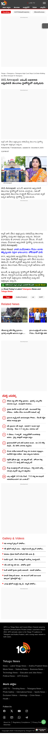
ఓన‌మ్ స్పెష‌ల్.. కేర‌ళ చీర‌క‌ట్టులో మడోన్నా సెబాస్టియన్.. (22, 559)
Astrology (23, 695)
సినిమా (35, 7)
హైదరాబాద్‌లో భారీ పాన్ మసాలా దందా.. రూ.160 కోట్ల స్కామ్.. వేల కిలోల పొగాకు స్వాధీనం (26, 444)
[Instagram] (27, 711)
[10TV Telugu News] (4, 3)
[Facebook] (5, 711)
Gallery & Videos (13, 538)
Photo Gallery (8, 692)
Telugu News (7, 291)
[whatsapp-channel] (24, 285)
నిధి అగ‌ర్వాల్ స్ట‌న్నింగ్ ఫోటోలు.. (15, 543)
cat (33, 297)
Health (5, 699)
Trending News (18, 689)
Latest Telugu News (18, 666)
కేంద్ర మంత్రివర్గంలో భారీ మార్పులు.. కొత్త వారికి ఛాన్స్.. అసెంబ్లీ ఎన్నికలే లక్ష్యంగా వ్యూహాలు (25, 469)
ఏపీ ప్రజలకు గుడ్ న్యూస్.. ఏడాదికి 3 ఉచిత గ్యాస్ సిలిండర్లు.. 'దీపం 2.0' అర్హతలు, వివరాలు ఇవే (23, 427)
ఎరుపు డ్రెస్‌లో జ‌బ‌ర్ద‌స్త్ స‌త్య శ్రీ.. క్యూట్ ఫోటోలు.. (20, 584)
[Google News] (12, 717)
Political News (9, 676)
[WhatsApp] (20, 717)
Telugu (3, 73)
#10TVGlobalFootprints (21, 12)
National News (21, 669)
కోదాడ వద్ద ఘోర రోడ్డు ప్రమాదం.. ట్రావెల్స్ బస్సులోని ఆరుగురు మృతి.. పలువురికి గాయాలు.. (12, 332)
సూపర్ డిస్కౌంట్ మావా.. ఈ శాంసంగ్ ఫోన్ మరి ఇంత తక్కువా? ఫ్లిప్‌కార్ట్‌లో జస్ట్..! (22, 577)
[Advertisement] (24, 42)
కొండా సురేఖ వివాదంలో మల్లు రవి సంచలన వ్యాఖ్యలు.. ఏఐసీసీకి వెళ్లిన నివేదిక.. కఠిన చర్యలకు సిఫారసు (25, 452)
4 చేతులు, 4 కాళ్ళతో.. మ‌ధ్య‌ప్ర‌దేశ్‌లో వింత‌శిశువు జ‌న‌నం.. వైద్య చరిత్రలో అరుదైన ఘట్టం (23, 435)
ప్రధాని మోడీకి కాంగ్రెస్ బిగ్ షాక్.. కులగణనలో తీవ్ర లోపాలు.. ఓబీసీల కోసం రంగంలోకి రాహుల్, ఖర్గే (24, 410)
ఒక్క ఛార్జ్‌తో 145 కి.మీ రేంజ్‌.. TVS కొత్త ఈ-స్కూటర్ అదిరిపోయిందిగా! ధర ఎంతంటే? (25, 477)
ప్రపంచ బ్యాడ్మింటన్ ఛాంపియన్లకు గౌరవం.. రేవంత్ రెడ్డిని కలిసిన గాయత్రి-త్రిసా (26, 419)
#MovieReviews (39, 12)
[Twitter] (12, 711)
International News (24, 692)
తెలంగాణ (17, 7)
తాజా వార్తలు (7, 7)
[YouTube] (20, 711)
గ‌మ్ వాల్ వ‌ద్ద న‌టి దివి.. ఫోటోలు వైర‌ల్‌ (17, 565)
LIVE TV (32, 3)
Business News (36, 669)
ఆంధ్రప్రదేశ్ (26, 7)
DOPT (41, 297)
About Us (6, 722)
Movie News (8, 669)
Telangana (10, 73)
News (5, 666)
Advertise (6, 725)
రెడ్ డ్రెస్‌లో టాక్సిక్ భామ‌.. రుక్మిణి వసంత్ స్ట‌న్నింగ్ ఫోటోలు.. (24, 549)
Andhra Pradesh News (38, 666)
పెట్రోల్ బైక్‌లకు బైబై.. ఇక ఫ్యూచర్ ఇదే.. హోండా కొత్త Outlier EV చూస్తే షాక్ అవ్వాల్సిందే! (24, 461)
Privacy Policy (37, 722)
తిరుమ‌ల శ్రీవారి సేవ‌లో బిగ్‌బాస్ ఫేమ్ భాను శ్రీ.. (19, 554)
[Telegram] (27, 717)
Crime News (35, 695)
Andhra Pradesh (21, 297)
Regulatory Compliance (21, 722)
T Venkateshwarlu (16, 148)
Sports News (39, 692)
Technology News (10, 673)
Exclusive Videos (10, 695)
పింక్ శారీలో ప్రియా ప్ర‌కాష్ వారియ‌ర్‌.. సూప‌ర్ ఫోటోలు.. (23, 570)
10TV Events (22, 676)
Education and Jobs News (31, 673)
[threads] (5, 717)
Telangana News (34, 689)
